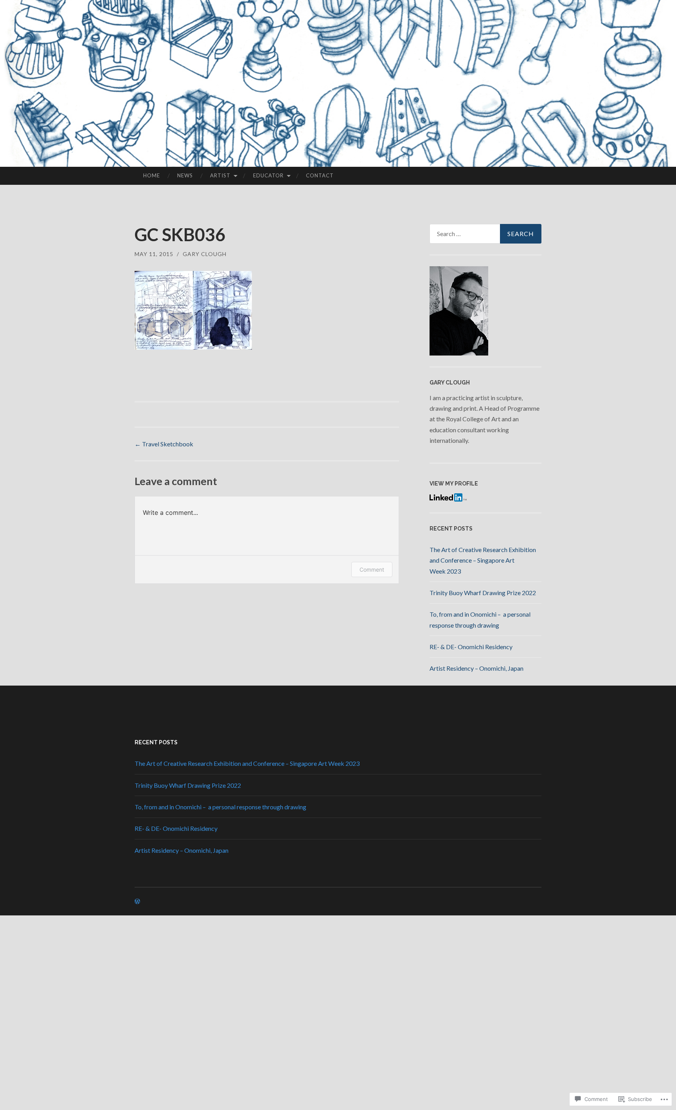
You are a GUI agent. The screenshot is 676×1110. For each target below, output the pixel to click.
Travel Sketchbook (164, 444)
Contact (320, 175)
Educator (268, 175)
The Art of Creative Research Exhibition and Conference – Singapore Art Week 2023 (483, 560)
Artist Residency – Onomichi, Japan (476, 668)
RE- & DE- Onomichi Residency (471, 646)
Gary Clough (205, 254)
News (185, 175)
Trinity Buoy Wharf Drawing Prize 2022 (483, 592)
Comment (372, 569)
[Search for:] (485, 234)
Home (151, 175)
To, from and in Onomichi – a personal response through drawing (220, 806)
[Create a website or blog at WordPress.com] (137, 901)
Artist (220, 175)
